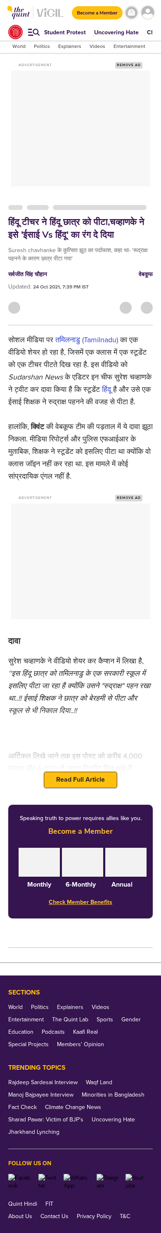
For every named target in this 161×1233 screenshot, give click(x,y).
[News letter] (131, 12)
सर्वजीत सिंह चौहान (27, 274)
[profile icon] (147, 12)
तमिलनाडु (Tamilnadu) (86, 339)
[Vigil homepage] (50, 17)
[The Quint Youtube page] (136, 1182)
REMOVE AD (129, 65)
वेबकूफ (146, 274)
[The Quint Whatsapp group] (77, 1182)
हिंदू (107, 389)
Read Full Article (80, 779)
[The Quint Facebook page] (20, 1182)
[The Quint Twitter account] (47, 1182)
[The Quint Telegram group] (108, 1182)
